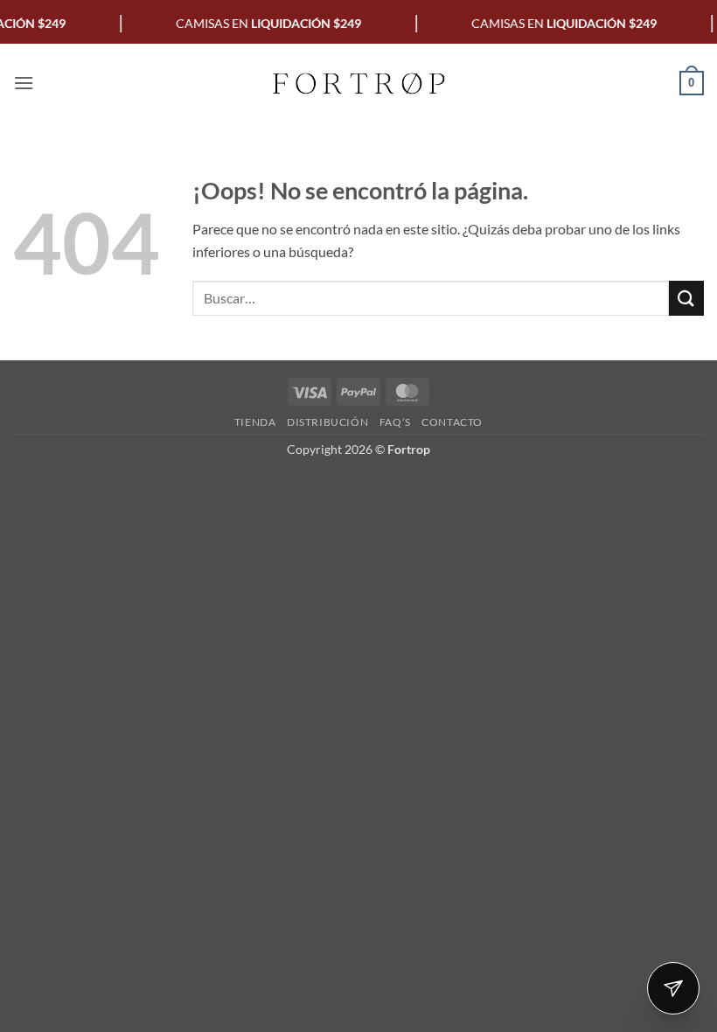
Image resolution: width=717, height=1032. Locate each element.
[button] (23, 82)
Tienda (255, 422)
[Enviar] (686, 298)
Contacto (452, 422)
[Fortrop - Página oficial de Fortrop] (358, 83)
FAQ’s (395, 422)
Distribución (327, 422)
